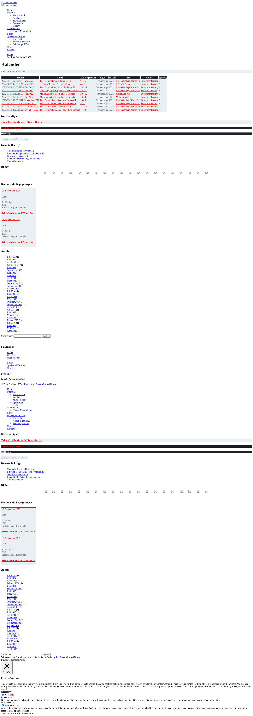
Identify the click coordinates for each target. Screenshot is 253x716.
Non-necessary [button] (8, 702)
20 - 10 (83, 94)
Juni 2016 (11, 325)
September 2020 (14, 270)
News (9, 47)
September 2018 (14, 286)
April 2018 (12, 296)
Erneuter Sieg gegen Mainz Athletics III (25, 153)
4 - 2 (82, 84)
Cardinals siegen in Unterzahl (20, 150)
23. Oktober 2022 (20, 106)
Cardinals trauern (15, 161)
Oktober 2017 (13, 302)
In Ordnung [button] (50, 657)
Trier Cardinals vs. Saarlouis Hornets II (58, 100)
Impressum (29, 384)
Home (10, 10)
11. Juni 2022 (18, 84)
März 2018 (12, 299)
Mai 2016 (11, 328)
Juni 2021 (11, 267)
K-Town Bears (123, 84)
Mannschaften (13, 28)
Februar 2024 (13, 265)
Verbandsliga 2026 (21, 41)
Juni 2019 (11, 273)
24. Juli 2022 (17, 90)
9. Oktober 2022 (19, 103)
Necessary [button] (6, 692)
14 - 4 (83, 97)
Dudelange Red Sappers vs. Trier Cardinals (60, 90)
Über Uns (11, 355)
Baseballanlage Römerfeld (128, 81)
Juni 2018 (11, 294)
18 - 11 (83, 90)
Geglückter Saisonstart (17, 156)
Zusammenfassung (149, 81)
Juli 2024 (11, 257)
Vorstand (17, 18)
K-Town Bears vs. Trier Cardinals (55, 84)
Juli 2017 (11, 309)
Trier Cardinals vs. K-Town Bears (55, 81)
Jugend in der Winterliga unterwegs (23, 158)
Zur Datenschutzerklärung (68, 657)
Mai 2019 (11, 275)
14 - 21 (83, 87)
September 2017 (14, 304)
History (16, 26)
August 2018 (13, 288)
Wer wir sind (19, 15)
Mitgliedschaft (19, 20)
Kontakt (10, 49)
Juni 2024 (11, 259)
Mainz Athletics (123, 94)
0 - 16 (83, 81)
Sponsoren (18, 23)
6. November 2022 (20, 110)
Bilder (10, 33)
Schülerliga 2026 (21, 44)
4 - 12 (83, 110)
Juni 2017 (11, 312)
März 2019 (12, 280)
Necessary (9, 694)
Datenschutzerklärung (46, 384)
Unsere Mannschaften (23, 31)
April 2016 (12, 331)
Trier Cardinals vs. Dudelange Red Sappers (60, 110)
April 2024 (12, 262)
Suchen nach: (7, 336)
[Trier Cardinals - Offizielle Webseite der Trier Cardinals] (9, 2)
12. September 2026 (11, 190)
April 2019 (12, 278)
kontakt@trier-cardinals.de (13, 379)
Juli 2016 (11, 323)
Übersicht (17, 39)
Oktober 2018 (13, 283)
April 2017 (12, 317)
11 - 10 (83, 106)
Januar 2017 (12, 320)
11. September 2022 (20, 100)
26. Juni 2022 (18, 87)
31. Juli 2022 (17, 94)
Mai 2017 (11, 315)
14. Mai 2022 (18, 81)
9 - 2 (82, 103)
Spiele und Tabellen (16, 36)
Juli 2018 (11, 291)
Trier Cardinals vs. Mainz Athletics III (57, 87)
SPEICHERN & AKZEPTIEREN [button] (17, 713)
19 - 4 (83, 100)
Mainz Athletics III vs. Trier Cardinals (57, 94)
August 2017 (13, 307)
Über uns (11, 12)
